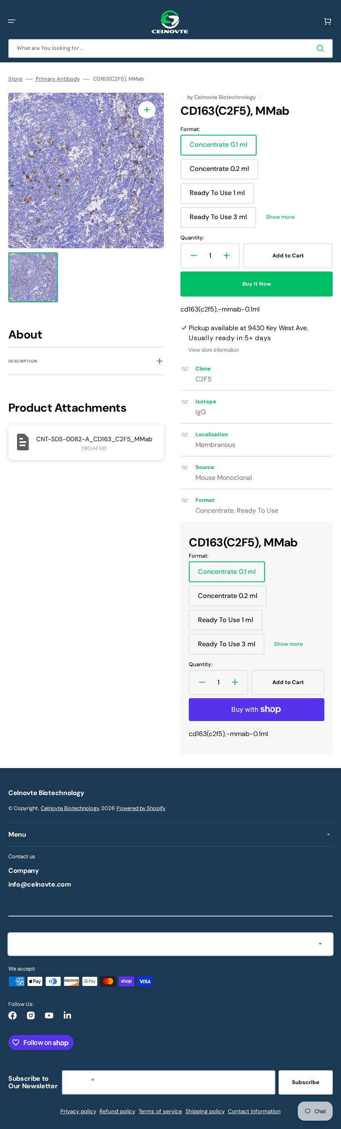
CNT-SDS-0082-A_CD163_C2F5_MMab (94, 439)
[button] (11, 21)
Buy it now (256, 283)
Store (15, 79)
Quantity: (192, 238)
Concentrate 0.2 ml (222, 171)
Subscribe (305, 1082)
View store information (214, 350)
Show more (280, 217)
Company (23, 870)
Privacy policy (78, 1111)
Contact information (254, 1111)
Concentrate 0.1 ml (222, 147)
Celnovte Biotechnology (70, 808)
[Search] (322, 48)
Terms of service (160, 1111)
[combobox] (170, 48)
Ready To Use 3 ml (222, 219)
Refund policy (117, 1111)
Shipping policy (205, 1111)
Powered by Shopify (141, 808)
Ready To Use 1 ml (221, 195)
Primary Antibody (58, 79)
